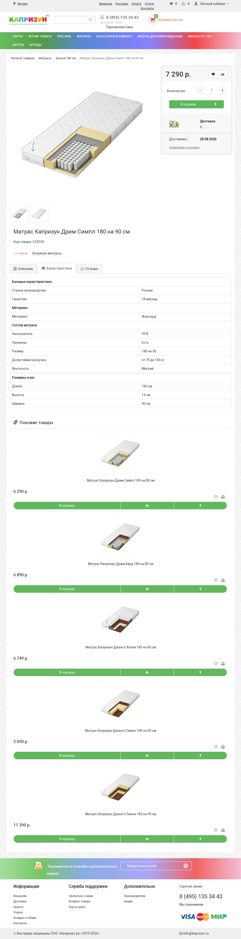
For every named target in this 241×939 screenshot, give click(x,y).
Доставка (20, 901)
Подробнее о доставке (184, 147)
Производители (134, 896)
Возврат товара (79, 901)
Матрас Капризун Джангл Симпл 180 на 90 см (120, 730)
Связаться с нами (81, 896)
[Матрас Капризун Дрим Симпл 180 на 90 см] (82, 134)
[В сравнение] (223, 74)
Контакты (20, 923)
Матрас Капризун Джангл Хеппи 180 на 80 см (120, 647)
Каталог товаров (22, 58)
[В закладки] (213, 74)
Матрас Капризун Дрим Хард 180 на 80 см (120, 564)
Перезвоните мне (119, 27)
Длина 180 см (66, 58)
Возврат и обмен (24, 918)
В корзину (188, 104)
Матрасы (45, 58)
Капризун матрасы (47, 253)
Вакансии (20, 896)
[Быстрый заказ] (215, 104)
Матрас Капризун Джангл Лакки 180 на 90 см (120, 814)
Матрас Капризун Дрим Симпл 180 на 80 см (120, 480)
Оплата (18, 907)
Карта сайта (77, 907)
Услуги (18, 912)
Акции (128, 901)
